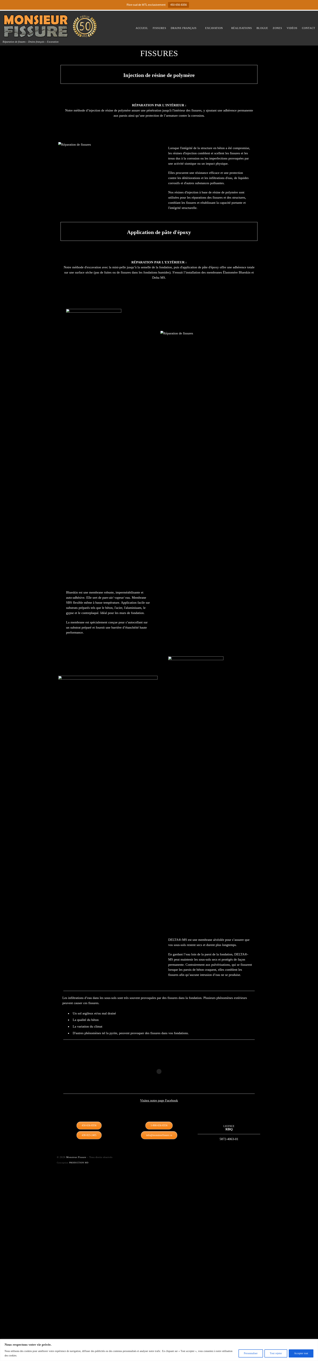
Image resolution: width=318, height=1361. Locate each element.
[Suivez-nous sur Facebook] (249, 1159)
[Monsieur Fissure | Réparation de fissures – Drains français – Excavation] (52, 25)
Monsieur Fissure (76, 1157)
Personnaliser (251, 1353)
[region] (159, 1350)
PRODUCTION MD (79, 1163)
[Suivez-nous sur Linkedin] (256, 1159)
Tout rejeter (276, 1353)
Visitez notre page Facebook (159, 1100)
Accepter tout (301, 1353)
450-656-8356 (178, 4)
